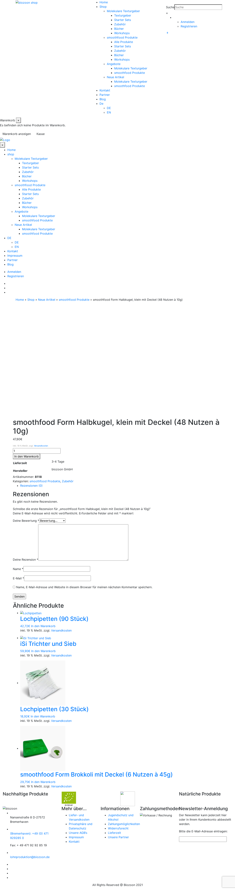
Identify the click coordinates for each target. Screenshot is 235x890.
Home (104, 2)
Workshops (122, 33)
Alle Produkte (123, 42)
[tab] (121, 485)
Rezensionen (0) (31, 485)
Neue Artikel (115, 77)
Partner (105, 95)
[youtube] (8, 292)
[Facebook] (8, 288)
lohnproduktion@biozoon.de (30, 857)
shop (10, 154)
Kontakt (105, 90)
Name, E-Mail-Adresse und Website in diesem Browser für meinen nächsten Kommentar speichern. (84, 587)
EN (109, 112)
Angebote (113, 64)
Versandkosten (40, 445)
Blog (103, 99)
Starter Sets (122, 20)
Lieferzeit (114, 833)
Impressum (14, 255)
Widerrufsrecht (118, 828)
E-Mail (18, 578)
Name (18, 569)
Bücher (119, 28)
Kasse (41, 134)
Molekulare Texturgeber (123, 11)
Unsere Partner (118, 837)
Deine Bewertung (26, 520)
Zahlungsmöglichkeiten (124, 824)
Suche (170, 7)
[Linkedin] (8, 283)
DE (109, 108)
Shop (103, 6)
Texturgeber (122, 15)
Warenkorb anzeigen (16, 134)
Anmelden (187, 22)
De (101, 103)
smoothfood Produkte (122, 37)
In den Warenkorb (26, 456)
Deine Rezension (25, 559)
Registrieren (189, 26)
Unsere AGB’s (78, 833)
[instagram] (11, 877)
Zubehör (120, 24)
